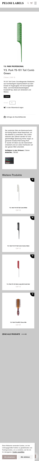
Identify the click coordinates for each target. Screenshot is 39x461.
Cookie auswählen (18, 452)
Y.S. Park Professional (14, 66)
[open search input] (28, 3)
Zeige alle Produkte (11, 334)
